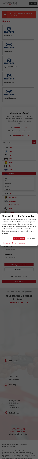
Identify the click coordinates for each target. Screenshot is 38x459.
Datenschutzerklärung (9, 243)
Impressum (21, 243)
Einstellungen (31, 238)
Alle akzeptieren (19, 238)
